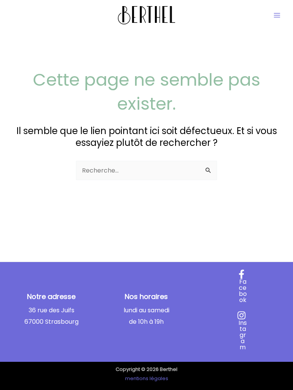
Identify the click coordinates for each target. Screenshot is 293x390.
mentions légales (146, 378)
